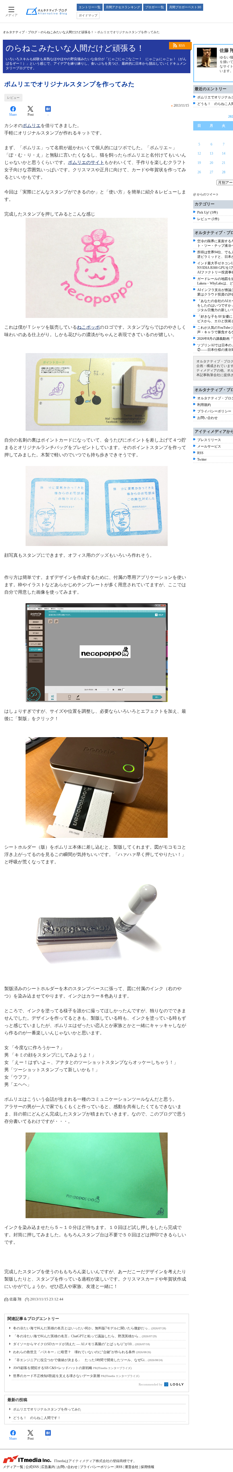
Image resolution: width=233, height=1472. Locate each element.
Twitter (202, 459)
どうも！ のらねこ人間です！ (37, 1418)
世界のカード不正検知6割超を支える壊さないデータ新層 (76, 1376)
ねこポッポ (88, 327)
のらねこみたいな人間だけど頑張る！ (67, 32)
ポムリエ (31, 125)
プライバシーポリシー (214, 411)
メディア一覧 (13, 1467)
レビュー (13, 97)
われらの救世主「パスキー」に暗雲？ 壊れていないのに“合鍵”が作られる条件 (82, 1352)
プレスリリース (209, 440)
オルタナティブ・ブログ (20, 32)
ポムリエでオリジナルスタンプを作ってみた (47, 1409)
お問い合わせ (207, 418)
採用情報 (147, 1467)
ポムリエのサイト (86, 162)
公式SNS (32, 1467)
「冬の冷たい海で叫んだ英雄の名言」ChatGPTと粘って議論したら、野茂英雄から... (85, 1336)
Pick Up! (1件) (207, 212)
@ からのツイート (206, 194)
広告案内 (48, 1467)
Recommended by (151, 1384)
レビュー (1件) (208, 219)
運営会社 (131, 1467)
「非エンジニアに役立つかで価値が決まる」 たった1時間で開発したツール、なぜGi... (88, 1360)
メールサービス (209, 446)
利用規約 (204, 405)
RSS (182, 46)
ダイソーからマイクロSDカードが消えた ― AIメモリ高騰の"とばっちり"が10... (81, 1344)
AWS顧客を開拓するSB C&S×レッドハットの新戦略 (72, 1368)
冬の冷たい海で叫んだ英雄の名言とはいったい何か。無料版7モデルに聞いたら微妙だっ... (89, 1328)
